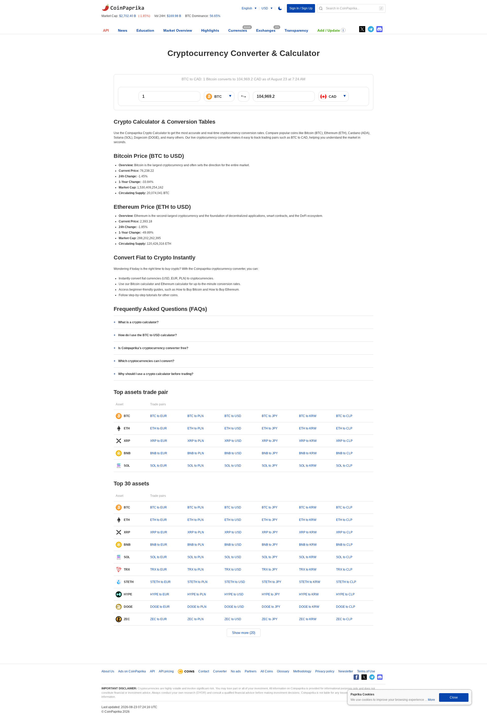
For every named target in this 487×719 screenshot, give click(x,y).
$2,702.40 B (127, 16)
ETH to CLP (344, 428)
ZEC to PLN (195, 619)
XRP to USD (232, 441)
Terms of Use (366, 671)
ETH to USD (232, 428)
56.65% (215, 16)
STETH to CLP (346, 582)
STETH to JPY (271, 582)
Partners (250, 671)
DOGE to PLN (196, 607)
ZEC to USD (232, 619)
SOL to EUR (158, 465)
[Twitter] (362, 29)
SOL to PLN (195, 465)
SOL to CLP (344, 465)
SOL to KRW (307, 465)
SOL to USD (232, 465)
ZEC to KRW (307, 619)
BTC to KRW (307, 416)
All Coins (266, 671)
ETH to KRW (307, 428)
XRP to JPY (270, 441)
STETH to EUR (160, 582)
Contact (203, 671)
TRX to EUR (158, 569)
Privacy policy (324, 671)
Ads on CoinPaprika (132, 671)
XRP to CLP (344, 441)
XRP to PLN (195, 441)
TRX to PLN (195, 569)
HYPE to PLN (196, 594)
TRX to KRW (307, 569)
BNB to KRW (308, 453)
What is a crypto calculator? (138, 322)
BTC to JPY (269, 416)
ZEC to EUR (158, 619)
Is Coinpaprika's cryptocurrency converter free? (153, 348)
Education (145, 30)
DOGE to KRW (309, 607)
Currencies (237, 30)
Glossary (283, 671)
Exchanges (265, 30)
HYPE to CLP (345, 594)
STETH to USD (234, 582)
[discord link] (379, 29)
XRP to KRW (308, 441)
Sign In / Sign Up (300, 8)
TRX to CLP (344, 569)
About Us (107, 671)
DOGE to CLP (345, 607)
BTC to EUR (158, 416)
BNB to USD (232, 453)
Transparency (296, 30)
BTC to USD (232, 416)
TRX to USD (232, 569)
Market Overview (177, 30)
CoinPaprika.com (123, 7)
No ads (236, 671)
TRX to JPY (269, 569)
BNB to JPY (270, 453)
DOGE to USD (234, 607)
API (106, 30)
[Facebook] (356, 677)
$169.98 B (174, 16)
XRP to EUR (158, 441)
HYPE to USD (234, 594)
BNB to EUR (158, 453)
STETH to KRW (309, 582)
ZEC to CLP (344, 619)
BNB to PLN (195, 453)
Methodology (302, 671)
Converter (220, 671)
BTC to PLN (195, 416)
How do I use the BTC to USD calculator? (147, 335)
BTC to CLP (344, 416)
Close (454, 697)
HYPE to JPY (271, 594)
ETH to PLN (195, 428)
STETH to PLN (197, 582)
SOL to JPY (269, 465)
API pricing (166, 671)
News (122, 30)
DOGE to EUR (160, 607)
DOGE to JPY (271, 607)
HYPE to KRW (309, 594)
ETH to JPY (269, 428)
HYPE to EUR (159, 594)
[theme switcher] (280, 8)
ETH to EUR (158, 428)
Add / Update (328, 30)
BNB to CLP (344, 453)
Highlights (210, 30)
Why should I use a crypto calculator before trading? (155, 374)
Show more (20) (243, 633)
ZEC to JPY (269, 619)
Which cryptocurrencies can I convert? (146, 361)
